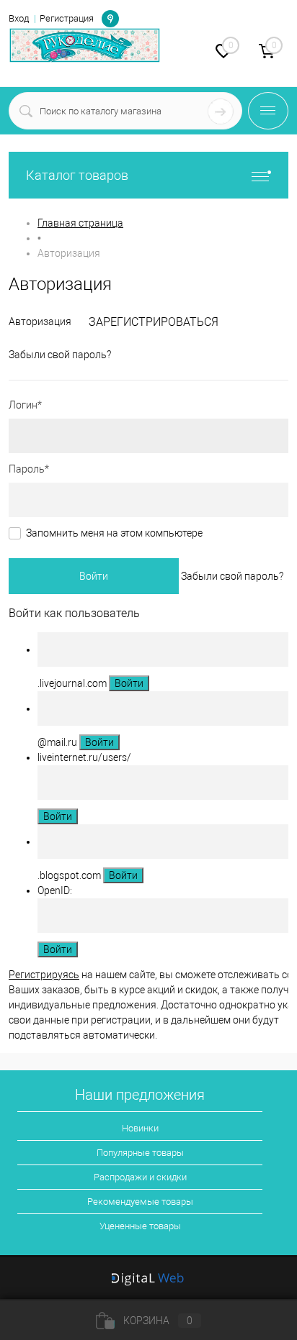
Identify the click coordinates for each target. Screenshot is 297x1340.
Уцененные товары (140, 1226)
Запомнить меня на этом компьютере (114, 533)
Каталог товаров (77, 175)
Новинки (140, 1128)
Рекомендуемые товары (140, 1201)
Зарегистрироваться (153, 322)
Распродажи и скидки (140, 1177)
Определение (110, 17)
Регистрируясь (44, 974)
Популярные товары (140, 1152)
